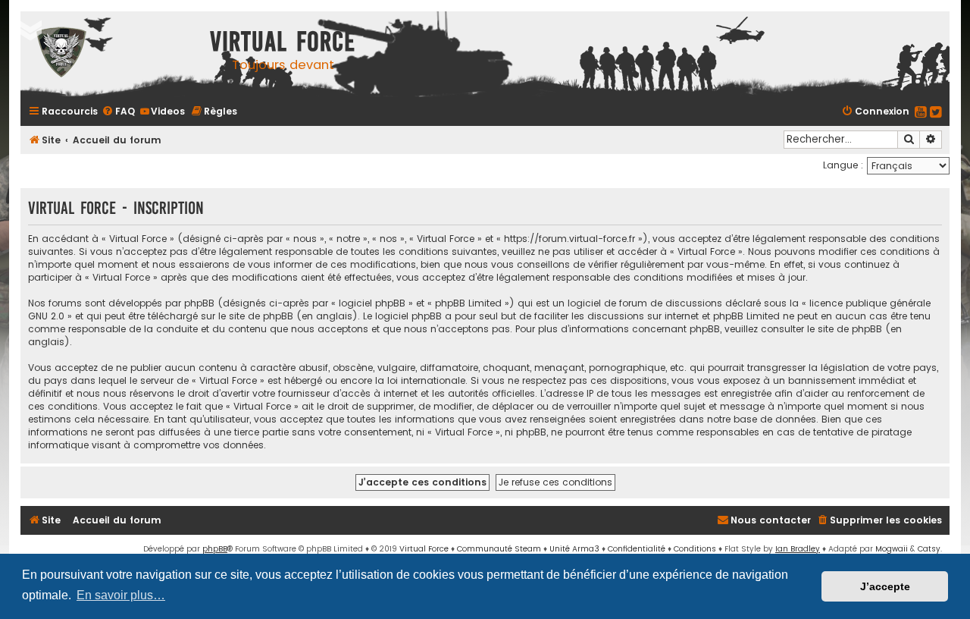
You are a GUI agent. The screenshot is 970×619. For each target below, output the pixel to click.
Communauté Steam (499, 549)
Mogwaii (891, 549)
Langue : (843, 165)
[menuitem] (118, 111)
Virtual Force (424, 549)
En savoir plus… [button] (121, 595)
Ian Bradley (797, 549)
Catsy (929, 549)
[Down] (30, 30)
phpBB (214, 549)
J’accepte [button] (885, 586)
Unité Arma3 (574, 549)
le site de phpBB (255, 316)
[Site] (111, 54)
